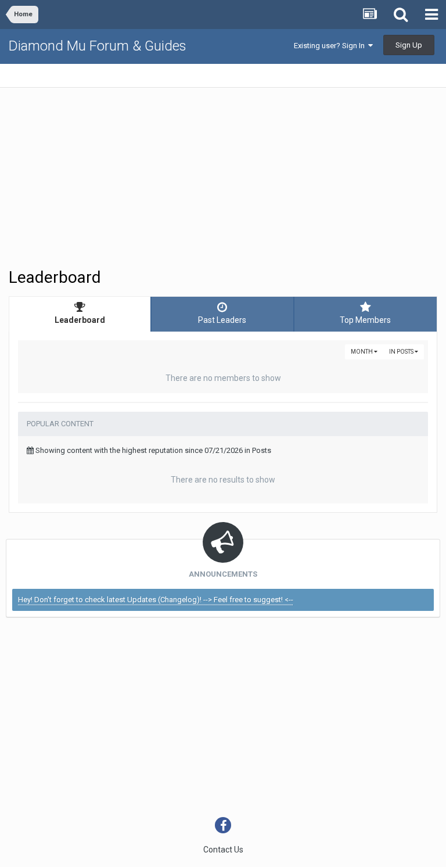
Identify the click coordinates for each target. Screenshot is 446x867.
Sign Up (408, 45)
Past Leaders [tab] (222, 320)
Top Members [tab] (365, 320)
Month (362, 351)
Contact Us (223, 849)
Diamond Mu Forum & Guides (97, 46)
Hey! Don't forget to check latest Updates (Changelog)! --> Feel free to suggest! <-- (155, 599)
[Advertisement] (144, 177)
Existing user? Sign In (331, 45)
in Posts (402, 351)
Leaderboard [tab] (80, 320)
